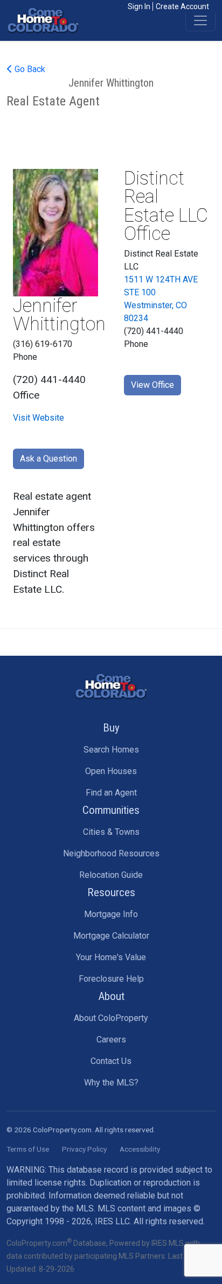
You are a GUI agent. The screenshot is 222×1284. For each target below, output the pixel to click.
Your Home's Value (111, 957)
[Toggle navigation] (200, 20)
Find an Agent (111, 793)
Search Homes (111, 749)
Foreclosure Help (111, 979)
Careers (111, 1039)
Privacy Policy (84, 1149)
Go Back (28, 69)
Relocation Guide (111, 875)
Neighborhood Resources (111, 853)
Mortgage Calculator (111, 936)
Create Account (182, 6)
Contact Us (111, 1061)
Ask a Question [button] (48, 458)
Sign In (139, 6)
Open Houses (111, 771)
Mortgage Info (111, 914)
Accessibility (140, 1149)
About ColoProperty (111, 1018)
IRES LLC (112, 1221)
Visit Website (38, 418)
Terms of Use (27, 1149)
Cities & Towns (111, 832)
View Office (152, 385)
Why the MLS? (111, 1082)
